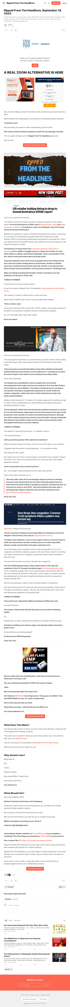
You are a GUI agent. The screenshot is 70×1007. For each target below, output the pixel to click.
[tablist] (11, 899)
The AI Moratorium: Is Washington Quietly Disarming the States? (27, 955)
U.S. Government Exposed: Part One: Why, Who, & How (26, 925)
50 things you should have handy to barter (35, 840)
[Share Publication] (49, 3)
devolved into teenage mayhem (18, 492)
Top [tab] (6, 920)
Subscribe (56, 3)
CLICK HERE (45, 836)
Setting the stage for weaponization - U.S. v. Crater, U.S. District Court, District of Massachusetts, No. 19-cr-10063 (26, 928)
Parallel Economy (20, 738)
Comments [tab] (8, 899)
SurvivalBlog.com (39, 834)
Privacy (33, 995)
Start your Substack (30, 999)
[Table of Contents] (2, 503)
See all (7, 969)
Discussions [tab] (17, 920)
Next (60, 887)
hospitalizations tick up (43, 536)
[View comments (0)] (11, 30)
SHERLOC (10, 24)
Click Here (8, 218)
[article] (35, 929)
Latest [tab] (10, 920)
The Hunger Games (50, 743)
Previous (10, 887)
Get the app (43, 999)
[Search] (45, 3)
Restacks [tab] (15, 899)
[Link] (1, 72)
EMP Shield (19, 696)
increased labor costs (48, 225)
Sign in (64, 3)
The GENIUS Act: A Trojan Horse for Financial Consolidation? (22, 940)
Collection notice (45, 995)
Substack (26, 1003)
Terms (37, 995)
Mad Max (37, 743)
